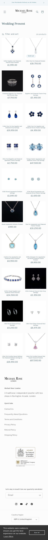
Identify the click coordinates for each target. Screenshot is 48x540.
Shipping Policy (10, 435)
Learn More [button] (8, 536)
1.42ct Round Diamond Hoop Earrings (12, 324)
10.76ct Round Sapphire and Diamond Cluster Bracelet (12, 291)
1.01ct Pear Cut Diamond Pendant (35, 61)
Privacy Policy (10, 425)
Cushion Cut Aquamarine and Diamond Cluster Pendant (12, 257)
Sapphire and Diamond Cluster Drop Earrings (35, 94)
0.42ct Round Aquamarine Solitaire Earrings (12, 192)
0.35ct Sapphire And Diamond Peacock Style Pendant (12, 61)
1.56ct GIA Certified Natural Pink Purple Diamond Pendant (35, 357)
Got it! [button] (37, 532)
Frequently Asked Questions (15, 414)
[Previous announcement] (4, 2)
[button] (4, 11)
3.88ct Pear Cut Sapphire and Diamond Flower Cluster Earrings (35, 127)
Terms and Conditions (13, 419)
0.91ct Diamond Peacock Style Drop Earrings (35, 291)
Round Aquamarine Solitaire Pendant (12, 224)
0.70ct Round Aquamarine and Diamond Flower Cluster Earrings (35, 192)
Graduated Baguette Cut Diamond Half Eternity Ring (12, 94)
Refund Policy (10, 430)
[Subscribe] (39, 495)
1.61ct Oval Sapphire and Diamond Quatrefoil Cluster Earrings (12, 159)
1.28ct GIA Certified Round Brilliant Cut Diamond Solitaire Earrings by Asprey (12, 358)
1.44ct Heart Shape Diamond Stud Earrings (35, 324)
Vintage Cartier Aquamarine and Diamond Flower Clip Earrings (36, 159)
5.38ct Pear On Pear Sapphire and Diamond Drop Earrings (12, 127)
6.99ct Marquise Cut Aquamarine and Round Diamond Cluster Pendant (35, 258)
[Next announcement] (43, 2)
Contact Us (8, 409)
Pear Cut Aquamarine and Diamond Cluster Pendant (36, 225)
